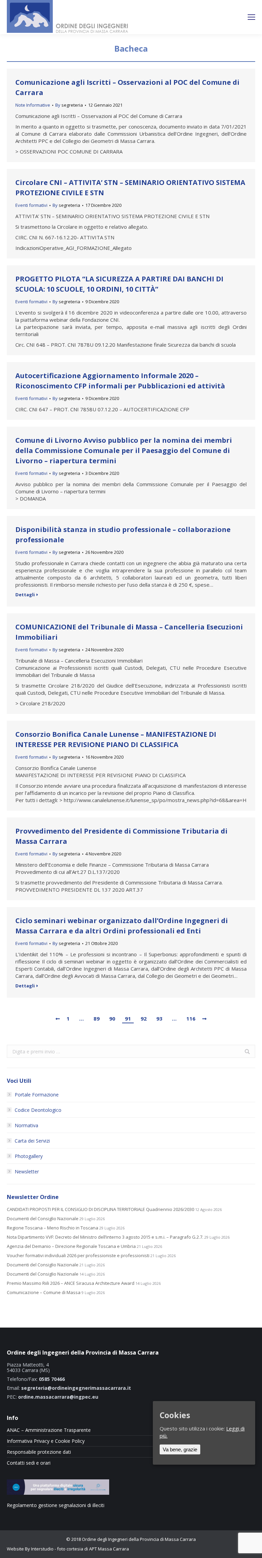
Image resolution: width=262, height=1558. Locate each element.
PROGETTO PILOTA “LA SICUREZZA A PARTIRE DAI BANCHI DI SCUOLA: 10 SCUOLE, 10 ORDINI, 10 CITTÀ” (119, 284)
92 (144, 1018)
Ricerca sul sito (225, 17)
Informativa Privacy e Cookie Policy (46, 1441)
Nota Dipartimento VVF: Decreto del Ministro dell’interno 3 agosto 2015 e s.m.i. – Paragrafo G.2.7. (105, 1237)
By (69, 105)
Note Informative (32, 105)
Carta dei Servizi (32, 1140)
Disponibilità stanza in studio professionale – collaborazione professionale (123, 534)
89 (96, 1018)
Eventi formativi (31, 205)
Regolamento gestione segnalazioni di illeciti (55, 1505)
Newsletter (27, 1171)
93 (159, 1018)
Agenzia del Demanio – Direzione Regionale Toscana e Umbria (71, 1246)
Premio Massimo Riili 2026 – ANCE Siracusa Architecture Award (70, 1283)
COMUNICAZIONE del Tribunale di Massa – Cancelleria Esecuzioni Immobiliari (129, 632)
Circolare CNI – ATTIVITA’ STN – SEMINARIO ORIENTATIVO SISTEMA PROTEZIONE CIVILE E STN (130, 187)
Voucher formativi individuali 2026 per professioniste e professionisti (78, 1256)
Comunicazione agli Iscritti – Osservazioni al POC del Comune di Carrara (127, 87)
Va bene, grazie (180, 1449)
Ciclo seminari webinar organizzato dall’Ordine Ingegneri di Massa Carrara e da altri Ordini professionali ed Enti (121, 925)
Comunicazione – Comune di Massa (44, 1292)
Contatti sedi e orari (28, 1463)
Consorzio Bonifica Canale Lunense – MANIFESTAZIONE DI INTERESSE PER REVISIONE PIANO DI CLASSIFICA (115, 739)
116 (190, 1018)
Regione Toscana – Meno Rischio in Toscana (52, 1228)
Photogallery (29, 1156)
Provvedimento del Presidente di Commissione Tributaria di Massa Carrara (121, 836)
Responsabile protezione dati (39, 1452)
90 (112, 1018)
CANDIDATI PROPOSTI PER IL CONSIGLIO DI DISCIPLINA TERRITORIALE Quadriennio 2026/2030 (100, 1209)
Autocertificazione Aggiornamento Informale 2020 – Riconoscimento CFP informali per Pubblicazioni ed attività (120, 380)
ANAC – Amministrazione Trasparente (49, 1430)
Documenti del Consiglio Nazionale (42, 1219)
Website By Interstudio (30, 1549)
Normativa (26, 1125)
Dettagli (25, 595)
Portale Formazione (37, 1094)
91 (128, 1018)
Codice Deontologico (38, 1110)
